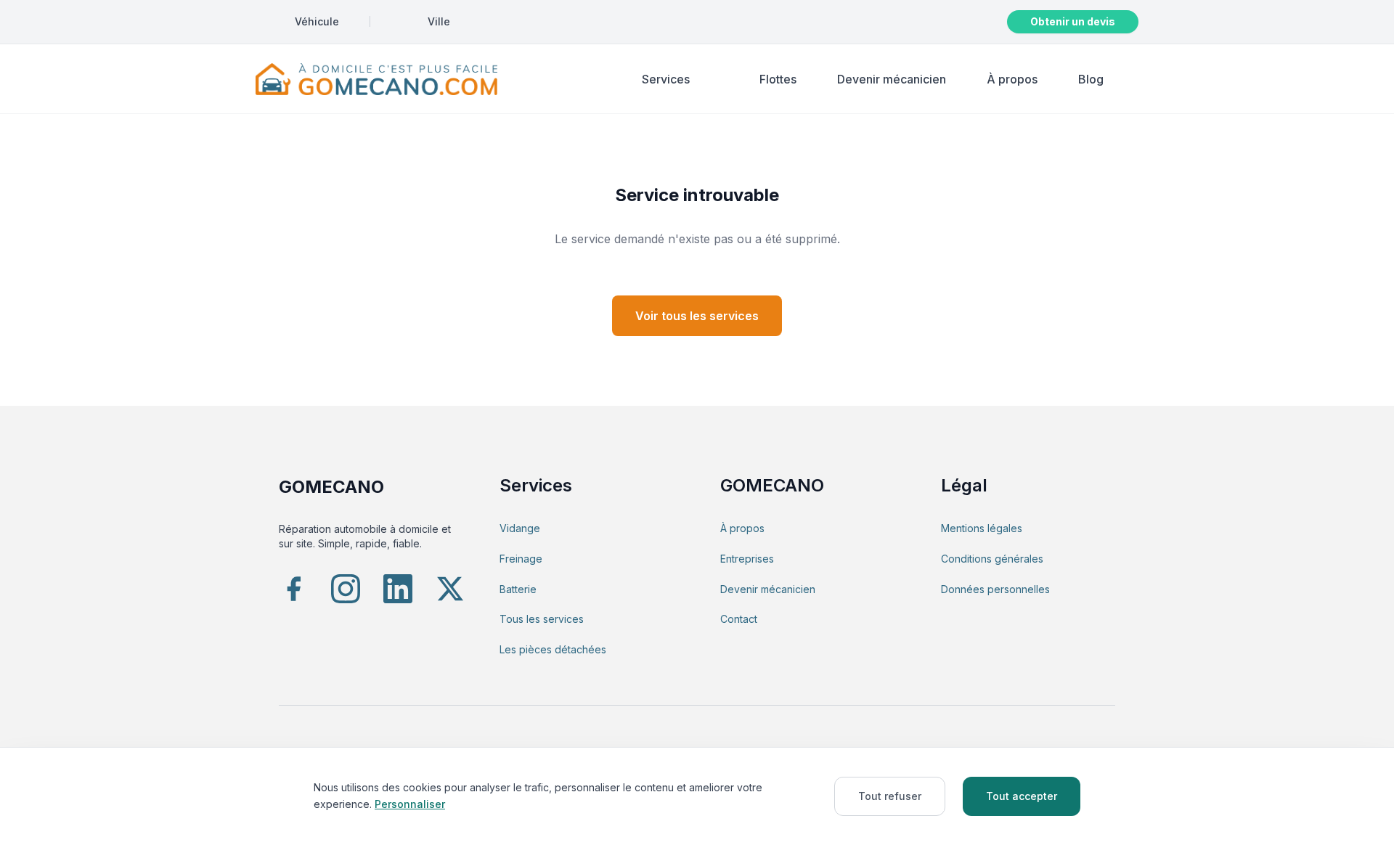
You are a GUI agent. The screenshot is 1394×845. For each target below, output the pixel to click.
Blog (1091, 79)
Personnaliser (410, 804)
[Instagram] (345, 588)
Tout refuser (889, 796)
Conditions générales (992, 558)
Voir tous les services (697, 316)
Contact (738, 619)
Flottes (777, 79)
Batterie (518, 589)
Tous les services (542, 619)
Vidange (520, 528)
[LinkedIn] (397, 588)
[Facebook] (293, 588)
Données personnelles (995, 589)
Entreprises (747, 558)
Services (666, 79)
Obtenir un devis (1072, 21)
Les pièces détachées (553, 649)
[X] (450, 588)
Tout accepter (1021, 796)
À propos (1012, 79)
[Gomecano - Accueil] (376, 79)
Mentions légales (981, 528)
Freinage (521, 558)
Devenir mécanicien (891, 79)
